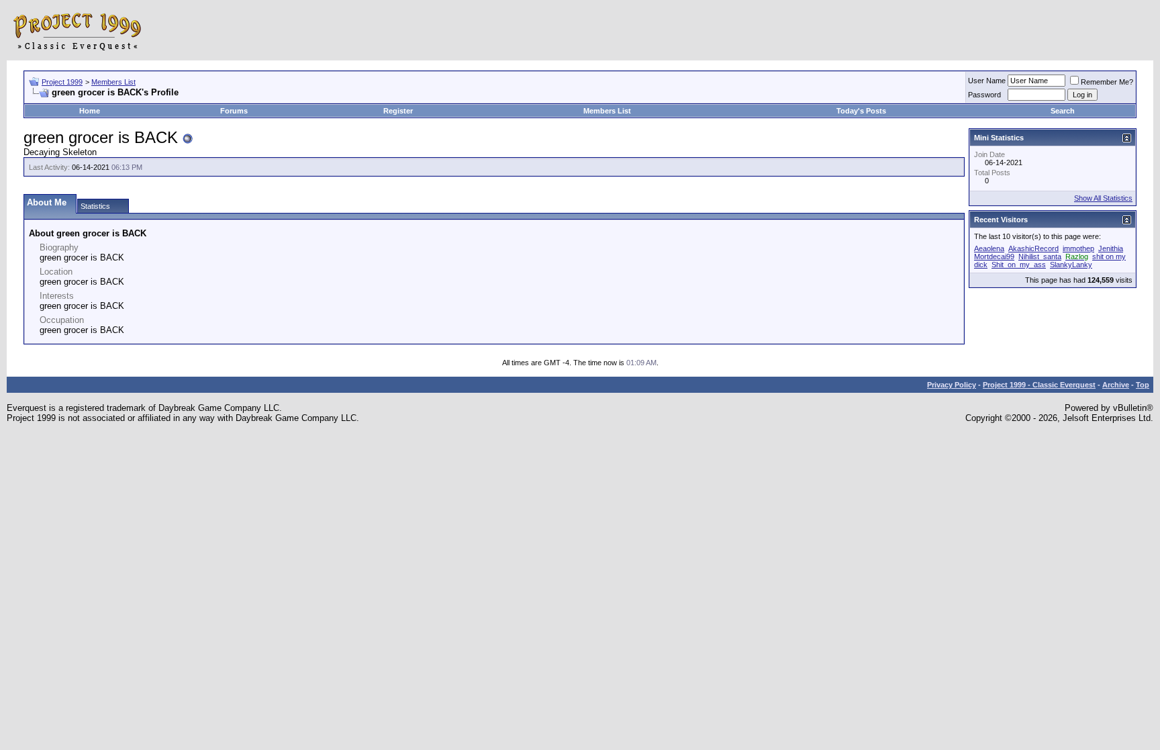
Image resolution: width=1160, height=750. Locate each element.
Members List (113, 82)
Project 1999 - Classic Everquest (1039, 385)
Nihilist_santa (1039, 256)
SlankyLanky (1071, 265)
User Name (987, 81)
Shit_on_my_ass (1019, 265)
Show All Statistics (1103, 198)
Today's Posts (861, 111)
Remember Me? (1107, 82)
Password (984, 95)
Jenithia (1110, 248)
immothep (1078, 248)
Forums (234, 111)
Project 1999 (62, 82)
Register (398, 111)
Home (89, 111)
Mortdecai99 (994, 256)
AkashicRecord (1033, 248)
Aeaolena (989, 248)
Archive (1115, 385)
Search (1063, 111)
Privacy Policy (951, 385)
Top (1142, 385)
